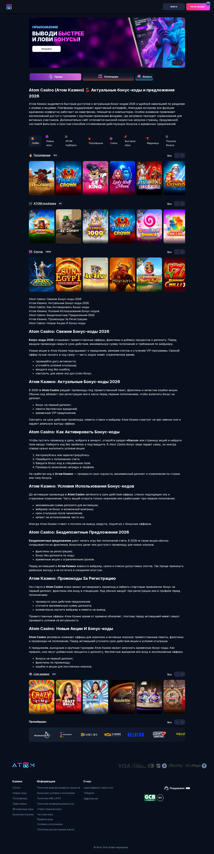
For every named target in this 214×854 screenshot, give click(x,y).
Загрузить (110, 47)
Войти (174, 6)
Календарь (111, 76)
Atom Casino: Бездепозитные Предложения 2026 (61, 315)
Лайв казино (20, 803)
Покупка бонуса (171, 143)
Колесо (147, 76)
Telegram (89, 793)
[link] (42, 734)
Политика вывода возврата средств (58, 787)
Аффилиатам (91, 798)
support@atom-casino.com (98, 787)
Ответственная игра (49, 809)
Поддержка (177, 788)
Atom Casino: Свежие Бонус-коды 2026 (55, 299)
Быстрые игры (130, 143)
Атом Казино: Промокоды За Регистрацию (58, 319)
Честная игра (45, 814)
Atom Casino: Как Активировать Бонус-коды (59, 307)
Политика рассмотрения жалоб (55, 829)
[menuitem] (23, 787)
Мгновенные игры (23, 809)
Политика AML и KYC (49, 798)
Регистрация (197, 6)
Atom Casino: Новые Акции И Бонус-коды (57, 323)
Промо (58, 76)
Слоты (114, 143)
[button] (174, 62)
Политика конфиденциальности (55, 803)
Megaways (153, 143)
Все (169, 156)
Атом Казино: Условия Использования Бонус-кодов (64, 311)
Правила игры (45, 819)
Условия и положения (50, 824)
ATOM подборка (71, 143)
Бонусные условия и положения (56, 793)
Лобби (35, 143)
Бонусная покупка (23, 814)
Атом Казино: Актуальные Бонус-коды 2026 (59, 303)
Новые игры (50, 143)
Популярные (96, 143)
